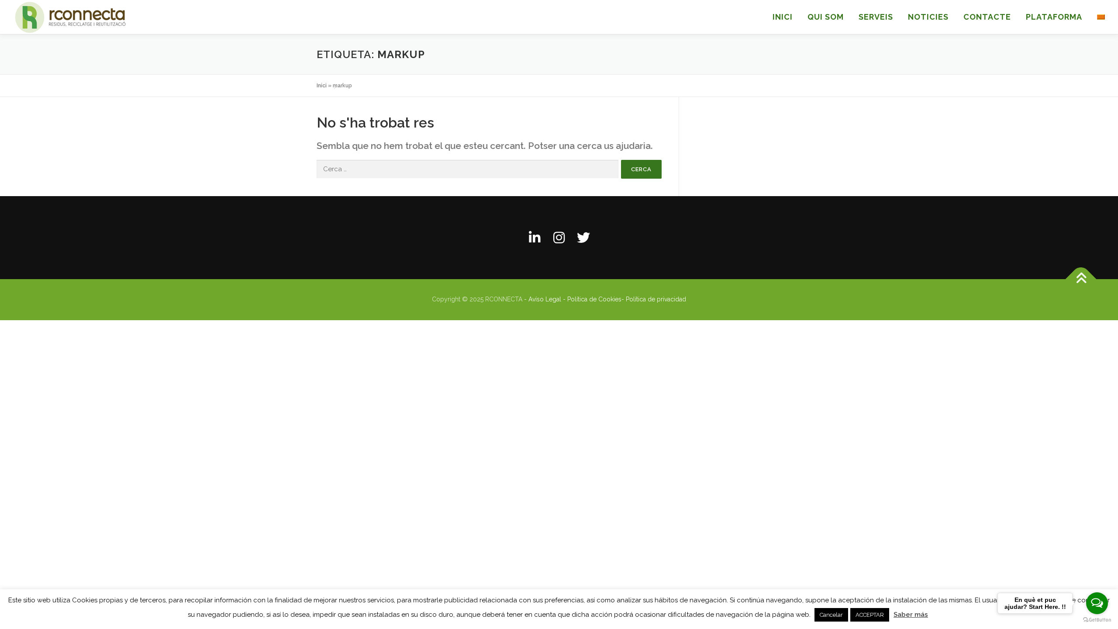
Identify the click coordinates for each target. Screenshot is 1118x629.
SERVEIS (876, 16)
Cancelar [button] (831, 615)
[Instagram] (559, 237)
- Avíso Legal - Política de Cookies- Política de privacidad (605, 299)
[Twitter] (583, 237)
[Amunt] (1081, 279)
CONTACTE (987, 16)
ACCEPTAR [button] (870, 615)
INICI (783, 16)
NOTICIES (928, 16)
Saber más (911, 615)
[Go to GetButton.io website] (1097, 620)
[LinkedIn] (534, 237)
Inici (322, 86)
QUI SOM (825, 16)
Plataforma (1054, 16)
